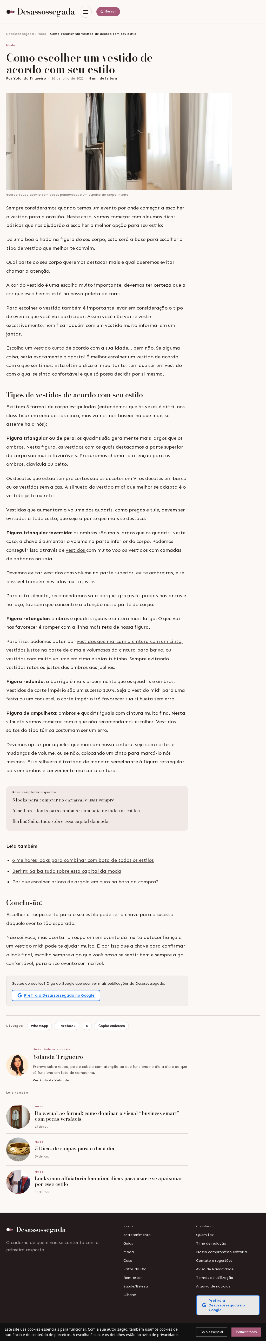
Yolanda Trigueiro (30, 78)
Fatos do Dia (135, 1269)
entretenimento (137, 1234)
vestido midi (110, 487)
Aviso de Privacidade (215, 1269)
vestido (145, 357)
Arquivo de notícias (213, 1286)
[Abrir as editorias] (86, 12)
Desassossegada (20, 34)
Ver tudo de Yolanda (51, 1080)
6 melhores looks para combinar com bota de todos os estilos (76, 810)
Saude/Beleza (135, 1286)
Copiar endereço (111, 1026)
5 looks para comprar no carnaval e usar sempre (63, 800)
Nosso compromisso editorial (222, 1252)
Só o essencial (212, 1332)
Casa (127, 1260)
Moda (41, 34)
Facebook (66, 1026)
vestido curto (49, 348)
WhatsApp (39, 1026)
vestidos (76, 550)
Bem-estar (132, 1277)
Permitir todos (246, 1332)
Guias (128, 1243)
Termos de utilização (214, 1277)
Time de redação (211, 1243)
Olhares (130, 1294)
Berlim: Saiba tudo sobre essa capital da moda (60, 821)
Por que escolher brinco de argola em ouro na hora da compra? (85, 882)
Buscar (110, 11)
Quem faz (205, 1234)
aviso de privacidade (160, 1334)
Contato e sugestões (214, 1260)
